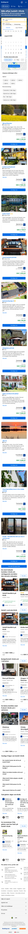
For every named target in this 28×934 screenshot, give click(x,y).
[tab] (8, 28)
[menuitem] (5, 6)
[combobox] (14, 20)
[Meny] (26, 2)
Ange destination (8, 19)
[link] (5, 80)
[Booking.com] (4, 2)
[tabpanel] (13, 46)
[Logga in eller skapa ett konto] (22, 2)
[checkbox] (21, 38)
